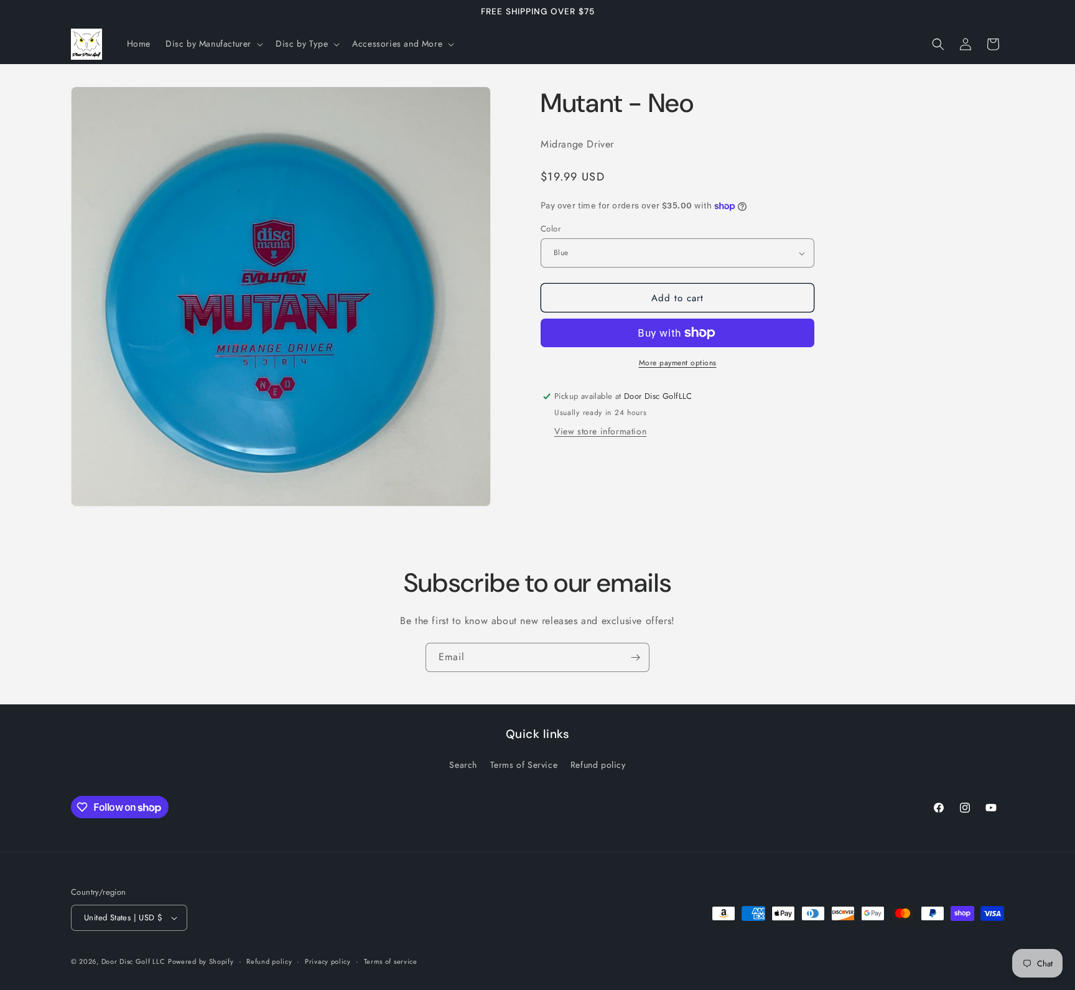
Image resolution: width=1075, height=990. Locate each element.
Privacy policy (328, 961)
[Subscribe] (635, 657)
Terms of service (390, 961)
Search (463, 765)
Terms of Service (524, 765)
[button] (213, 43)
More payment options (678, 362)
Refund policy (598, 765)
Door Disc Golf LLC (133, 961)
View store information (600, 431)
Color (551, 229)
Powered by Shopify (201, 961)
